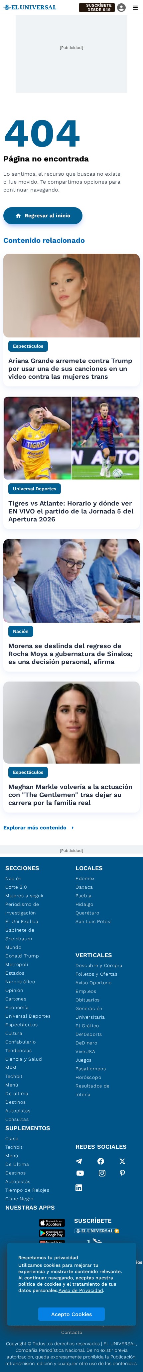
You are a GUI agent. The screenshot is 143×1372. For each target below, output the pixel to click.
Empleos (85, 991)
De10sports (88, 1034)
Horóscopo (88, 1077)
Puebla (83, 895)
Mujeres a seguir (24, 895)
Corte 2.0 (16, 887)
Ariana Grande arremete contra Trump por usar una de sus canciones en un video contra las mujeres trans (70, 368)
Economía (17, 1007)
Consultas (17, 1119)
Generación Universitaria (90, 1013)
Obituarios (87, 999)
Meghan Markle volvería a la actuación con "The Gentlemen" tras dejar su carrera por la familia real (70, 795)
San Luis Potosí (93, 921)
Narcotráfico (20, 981)
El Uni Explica (22, 921)
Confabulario (20, 1041)
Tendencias (18, 1050)
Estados (15, 973)
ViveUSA (85, 1051)
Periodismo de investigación (22, 908)
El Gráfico (87, 1025)
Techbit (14, 1076)
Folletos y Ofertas (96, 974)
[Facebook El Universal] (100, 1161)
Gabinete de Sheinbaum (20, 934)
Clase (12, 1138)
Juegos (83, 1060)
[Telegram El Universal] (78, 1161)
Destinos (15, 1102)
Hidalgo (84, 904)
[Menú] (135, 7)
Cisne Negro (19, 1198)
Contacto (71, 1332)
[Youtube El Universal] (80, 1174)
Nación (13, 878)
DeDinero (86, 1042)
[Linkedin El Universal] (78, 1187)
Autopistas (18, 1110)
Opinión (14, 990)
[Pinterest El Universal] (122, 1174)
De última (16, 1093)
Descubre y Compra (99, 965)
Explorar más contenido (35, 827)
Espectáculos (21, 1024)
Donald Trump (22, 955)
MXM (11, 1067)
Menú (11, 1084)
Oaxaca (84, 887)
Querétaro (87, 912)
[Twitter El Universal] (122, 1161)
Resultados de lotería (92, 1090)
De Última (17, 1164)
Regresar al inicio (48, 215)
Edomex (85, 878)
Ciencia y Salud (23, 1059)
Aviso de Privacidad (81, 1290)
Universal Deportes (28, 1016)
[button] (97, 7)
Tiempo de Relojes (27, 1190)
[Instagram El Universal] (102, 1174)
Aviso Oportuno (93, 982)
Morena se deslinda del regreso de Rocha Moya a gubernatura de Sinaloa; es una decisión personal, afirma (70, 654)
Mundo (13, 947)
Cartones (16, 998)
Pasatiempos (90, 1068)
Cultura (14, 1033)
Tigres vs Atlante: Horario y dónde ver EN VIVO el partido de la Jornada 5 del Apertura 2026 (70, 511)
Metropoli (16, 964)
